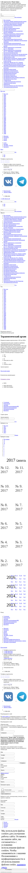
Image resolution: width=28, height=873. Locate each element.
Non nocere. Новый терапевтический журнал (15, 21)
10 (4, 443)
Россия (16, 819)
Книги (5, 140)
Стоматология (7, 80)
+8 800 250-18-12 (8, 658)
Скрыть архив (4, 414)
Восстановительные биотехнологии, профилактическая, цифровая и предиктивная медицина (15, 41)
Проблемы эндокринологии (11, 70)
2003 (5, 126)
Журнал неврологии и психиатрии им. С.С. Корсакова (12, 48)
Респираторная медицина (10, 73)
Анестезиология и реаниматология (12, 25)
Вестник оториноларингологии (12, 28)
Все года (3, 91)
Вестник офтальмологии (10, 29)
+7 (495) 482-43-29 (5, 198)
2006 (5, 122)
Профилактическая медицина (11, 72)
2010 (5, 117)
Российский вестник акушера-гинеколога (14, 77)
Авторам (6, 405)
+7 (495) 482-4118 (8, 651)
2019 (5, 104)
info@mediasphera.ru (9, 174)
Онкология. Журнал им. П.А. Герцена (13, 62)
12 (4, 440)
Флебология (7, 84)
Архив (5, 138)
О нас (5, 142)
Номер (16, 435)
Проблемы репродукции (10, 69)
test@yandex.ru (6, 716)
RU (15, 152)
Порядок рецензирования (10, 407)
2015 (5, 110)
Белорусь (6, 823)
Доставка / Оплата (8, 145)
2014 (5, 111)
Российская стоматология (10, 76)
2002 (5, 128)
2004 (5, 125)
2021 (5, 102)
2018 (5, 106)
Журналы (6, 136)
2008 (5, 119)
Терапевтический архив (10, 83)
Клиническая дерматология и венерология (14, 55)
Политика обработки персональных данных (15, 640)
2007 (5, 121)
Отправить (22, 763)
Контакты (6, 147)
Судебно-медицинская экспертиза (12, 81)
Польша (6, 826)
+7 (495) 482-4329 (8, 652)
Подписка (6, 137)
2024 (5, 98)
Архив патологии (8, 27)
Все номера (6, 439)
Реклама (6, 144)
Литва (5, 827)
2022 (5, 100)
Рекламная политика (9, 409)
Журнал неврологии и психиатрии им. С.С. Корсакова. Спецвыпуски (12, 50)
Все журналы (18, 17)
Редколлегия (7, 403)
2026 (5, 95)
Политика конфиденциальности (12, 639)
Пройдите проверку (18, 736)
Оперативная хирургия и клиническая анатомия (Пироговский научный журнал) (14, 64)
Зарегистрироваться (5, 793)
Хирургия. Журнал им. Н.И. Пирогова (13, 85)
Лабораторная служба (9, 57)
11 (4, 442)
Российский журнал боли (10, 78)
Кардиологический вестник (11, 53)
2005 (5, 124)
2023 (5, 99)
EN (4, 155)
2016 (5, 109)
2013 (5, 113)
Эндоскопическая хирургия (11, 87)
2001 (5, 129)
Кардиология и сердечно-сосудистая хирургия (15, 54)
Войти (2, 774)
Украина (6, 825)
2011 (5, 115)
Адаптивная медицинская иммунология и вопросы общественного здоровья (14, 23)
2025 (5, 96)
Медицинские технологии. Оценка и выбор (15, 58)
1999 (5, 132)
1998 (5, 133)
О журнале (6, 402)
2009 (5, 118)
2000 (5, 130)
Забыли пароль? (5, 773)
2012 (5, 114)
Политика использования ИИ (11, 406)
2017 (5, 107)
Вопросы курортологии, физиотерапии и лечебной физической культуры (14, 34)
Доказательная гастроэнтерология (12, 43)
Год (16, 285)
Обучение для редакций (10, 642)
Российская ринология (9, 74)
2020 (5, 103)
